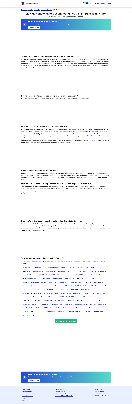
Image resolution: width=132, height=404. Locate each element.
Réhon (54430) (69, 304)
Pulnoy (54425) (85, 300)
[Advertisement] (66, 42)
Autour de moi (88, 3)
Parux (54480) (37, 300)
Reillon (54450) (96, 300)
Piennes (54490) (59, 300)
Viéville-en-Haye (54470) (75, 311)
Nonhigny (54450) (82, 296)
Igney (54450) (64, 289)
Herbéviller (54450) (40, 289)
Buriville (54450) (26, 274)
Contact (108, 3)
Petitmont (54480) (48, 300)
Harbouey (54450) (27, 289)
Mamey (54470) (26, 296)
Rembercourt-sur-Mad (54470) (30, 304)
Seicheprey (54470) (74, 307)
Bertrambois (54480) (63, 271)
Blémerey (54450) (88, 271)
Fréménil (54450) (27, 285)
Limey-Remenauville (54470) (63, 293)
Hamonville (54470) (100, 285)
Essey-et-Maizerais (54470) (48, 282)
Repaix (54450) (45, 304)
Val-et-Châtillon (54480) (48, 311)
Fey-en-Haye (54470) (75, 282)
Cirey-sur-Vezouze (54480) (92, 274)
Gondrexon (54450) (50, 285)
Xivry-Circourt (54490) (28, 315)
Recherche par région (99, 3)
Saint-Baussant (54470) (81, 304)
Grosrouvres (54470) (63, 285)
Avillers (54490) (90, 267)
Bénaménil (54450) (39, 274)
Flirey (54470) (87, 282)
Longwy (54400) (101, 293)
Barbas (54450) (26, 271)
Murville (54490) (70, 296)
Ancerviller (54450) (53, 267)
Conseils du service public (62, 391)
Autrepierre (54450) (78, 267)
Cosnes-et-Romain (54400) (29, 278)
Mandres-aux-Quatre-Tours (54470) (42, 296)
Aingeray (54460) (27, 267)
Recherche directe (27, 391)
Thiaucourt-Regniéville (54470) (30, 311)
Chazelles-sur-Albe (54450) (75, 274)
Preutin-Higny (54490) (73, 300)
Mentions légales (99, 391)
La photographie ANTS (61, 393)
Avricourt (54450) (101, 267)
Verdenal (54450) (61, 311)
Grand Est (37, 10)
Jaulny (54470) (74, 289)
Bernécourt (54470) (51, 271)
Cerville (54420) (50, 274)
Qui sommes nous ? (27, 400)
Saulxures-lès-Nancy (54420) (58, 307)
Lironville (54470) (78, 293)
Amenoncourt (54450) (40, 267)
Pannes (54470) (26, 300)
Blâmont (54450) (76, 271)
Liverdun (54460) (89, 293)
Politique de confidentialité (102, 393)
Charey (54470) (61, 274)
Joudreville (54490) (86, 289)
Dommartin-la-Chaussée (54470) (74, 278)
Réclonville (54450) (57, 304)
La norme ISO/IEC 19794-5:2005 (64, 396)
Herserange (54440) (52, 289)
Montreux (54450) (59, 296)
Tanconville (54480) (87, 307)
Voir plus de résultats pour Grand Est (66, 321)
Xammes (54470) (98, 311)
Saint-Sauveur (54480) (42, 307)
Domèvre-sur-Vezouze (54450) (30, 282)
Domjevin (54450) (57, 278)
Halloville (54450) (88, 285)
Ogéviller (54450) (94, 296)
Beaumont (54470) (38, 271)
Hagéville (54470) (76, 285)
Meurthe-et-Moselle (46, 10)
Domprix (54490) (89, 278)
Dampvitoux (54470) (44, 278)
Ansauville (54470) (66, 267)
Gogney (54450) (38, 285)
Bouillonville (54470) (100, 271)
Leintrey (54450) (48, 293)
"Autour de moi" (88, 129)
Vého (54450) (88, 311)
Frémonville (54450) (99, 282)
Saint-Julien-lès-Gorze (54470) (98, 304)
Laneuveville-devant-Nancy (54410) (32, 293)
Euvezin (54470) (63, 282)
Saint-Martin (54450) (28, 307)
